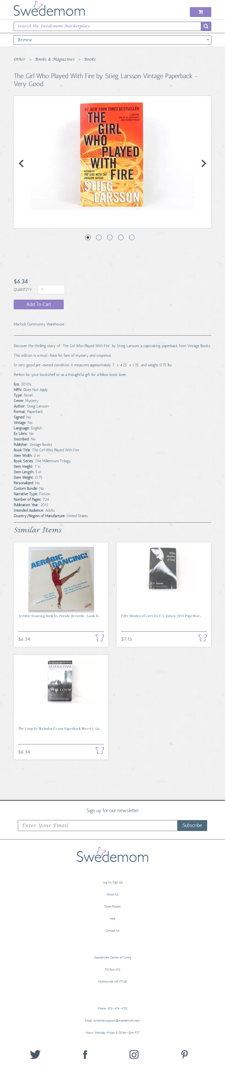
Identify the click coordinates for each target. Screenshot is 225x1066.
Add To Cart (38, 304)
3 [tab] (110, 237)
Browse (24, 40)
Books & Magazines (54, 59)
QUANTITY (23, 289)
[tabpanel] (112, 155)
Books (89, 59)
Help (113, 918)
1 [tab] (88, 237)
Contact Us (113, 930)
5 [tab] (131, 237)
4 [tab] (120, 237)
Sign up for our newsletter (112, 810)
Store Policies (112, 906)
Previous (21, 163)
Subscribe (192, 825)
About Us (112, 894)
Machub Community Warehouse (39, 324)
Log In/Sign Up (113, 882)
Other (19, 59)
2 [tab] (99, 237)
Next (203, 163)
